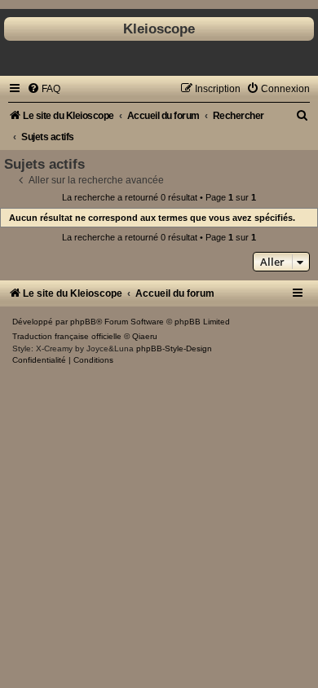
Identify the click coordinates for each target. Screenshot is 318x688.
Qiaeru (144, 336)
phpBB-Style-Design (174, 348)
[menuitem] (43, 89)
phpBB (83, 321)
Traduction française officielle (66, 336)
